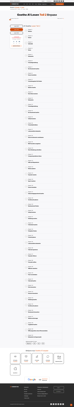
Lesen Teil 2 (16, 29)
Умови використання (41, 391)
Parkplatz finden (32, 231)
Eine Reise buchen (33, 93)
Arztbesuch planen (33, 199)
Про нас (25, 389)
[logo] (14, 4)
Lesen (24, 9)
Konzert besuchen (33, 293)
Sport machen (32, 181)
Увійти (53, 4)
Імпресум (39, 389)
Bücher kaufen (32, 87)
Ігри (15, 372)
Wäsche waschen (32, 268)
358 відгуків (44, 380)
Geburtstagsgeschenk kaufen (36, 193)
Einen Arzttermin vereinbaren (36, 137)
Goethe (19, 9)
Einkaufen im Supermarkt (34, 337)
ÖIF (43, 343)
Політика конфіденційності (42, 393)
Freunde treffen (32, 262)
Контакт (25, 391)
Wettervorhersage (33, 318)
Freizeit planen (32, 237)
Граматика (58, 361)
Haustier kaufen (32, 174)
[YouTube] (56, 404)
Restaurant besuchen (33, 312)
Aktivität (30, 43)
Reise (29, 50)
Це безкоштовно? (60, 4)
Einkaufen (30, 56)
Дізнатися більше (16, 45)
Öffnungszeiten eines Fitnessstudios (37, 330)
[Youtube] (57, 1)
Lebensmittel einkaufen (34, 131)
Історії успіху (26, 398)
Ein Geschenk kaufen (33, 68)
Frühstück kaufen (32, 224)
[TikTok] (54, 1)
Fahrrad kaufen (32, 281)
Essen (29, 37)
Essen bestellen (32, 75)
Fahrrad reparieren (33, 249)
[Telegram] (61, 1)
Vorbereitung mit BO (13, 9)
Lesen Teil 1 (16, 26)
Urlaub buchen (32, 118)
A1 (21, 9)
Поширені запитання (28, 393)
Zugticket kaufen (32, 324)
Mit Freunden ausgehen (34, 143)
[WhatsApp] (63, 1)
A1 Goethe (15, 361)
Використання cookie (41, 395)
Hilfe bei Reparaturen (33, 162)
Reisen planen (32, 168)
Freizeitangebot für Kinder (35, 81)
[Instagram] (56, 1)
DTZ (34, 343)
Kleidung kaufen (32, 299)
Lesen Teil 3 (16, 32)
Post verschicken (32, 274)
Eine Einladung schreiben (34, 149)
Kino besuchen (32, 287)
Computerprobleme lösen (34, 156)
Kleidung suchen (32, 218)
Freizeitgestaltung (33, 62)
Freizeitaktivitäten (33, 125)
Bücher (30, 31)
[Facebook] (59, 1)
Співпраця (26, 395)
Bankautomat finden (33, 206)
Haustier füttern (32, 256)
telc (39, 343)
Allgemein (29, 343)
